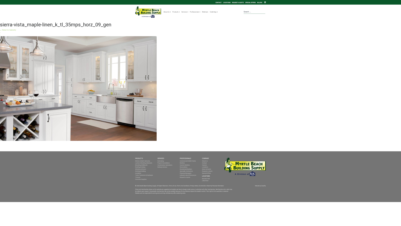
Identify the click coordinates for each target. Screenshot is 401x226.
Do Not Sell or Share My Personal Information (211, 186)
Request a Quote (238, 2)
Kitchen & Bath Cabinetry (142, 161)
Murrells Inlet (206, 179)
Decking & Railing (140, 171)
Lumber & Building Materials (143, 163)
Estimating (160, 161)
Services (184, 12)
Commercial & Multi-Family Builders (188, 162)
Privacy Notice (194, 186)
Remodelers (183, 167)
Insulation (138, 173)
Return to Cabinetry (8, 30)
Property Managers (185, 173)
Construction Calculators (164, 165)
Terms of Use (172, 186)
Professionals (194, 12)
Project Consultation (163, 163)
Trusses (137, 177)
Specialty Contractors (186, 171)
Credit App (213, 12)
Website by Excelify (260, 186)
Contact (218, 2)
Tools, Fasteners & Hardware (144, 175)
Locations (226, 2)
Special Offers (250, 2)
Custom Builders (185, 165)
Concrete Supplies (141, 179)
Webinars (205, 12)
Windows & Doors (140, 169)
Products (175, 12)
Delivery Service (162, 167)
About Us (166, 12)
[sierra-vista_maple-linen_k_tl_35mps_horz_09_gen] (78, 88)
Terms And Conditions (183, 186)
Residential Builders (186, 169)
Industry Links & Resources (188, 175)
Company (205, 158)
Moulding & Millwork (141, 165)
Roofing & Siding (140, 167)
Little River (205, 181)
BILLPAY (259, 2)
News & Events (206, 169)
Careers (204, 165)
